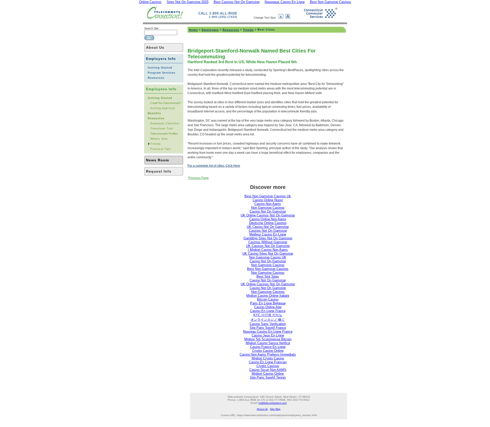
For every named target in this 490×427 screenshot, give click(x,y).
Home (193, 29)
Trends (155, 143)
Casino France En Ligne (268, 347)
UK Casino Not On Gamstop (268, 227)
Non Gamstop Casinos (268, 208)
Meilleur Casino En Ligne (267, 234)
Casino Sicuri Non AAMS (267, 370)
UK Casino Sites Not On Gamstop (267, 253)
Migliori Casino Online (268, 374)
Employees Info (161, 89)
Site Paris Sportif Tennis (268, 377)
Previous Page (198, 178)
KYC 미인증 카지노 (267, 315)
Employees (210, 29)
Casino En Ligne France (268, 311)
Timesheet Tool (161, 128)
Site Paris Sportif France (268, 328)
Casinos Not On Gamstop (268, 230)
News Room (157, 160)
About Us (155, 47)
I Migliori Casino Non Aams (268, 250)
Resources (231, 29)
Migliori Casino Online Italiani (267, 295)
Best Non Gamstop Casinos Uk (267, 196)
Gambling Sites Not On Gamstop (267, 238)
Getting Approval (162, 108)
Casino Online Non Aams (267, 219)
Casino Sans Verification (268, 324)
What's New (159, 138)
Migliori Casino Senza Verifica (268, 343)
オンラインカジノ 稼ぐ (268, 319)
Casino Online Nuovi (268, 200)
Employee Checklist (164, 123)
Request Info (159, 171)
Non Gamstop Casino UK (267, 257)
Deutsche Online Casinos (268, 223)
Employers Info (161, 59)
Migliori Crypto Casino (268, 358)
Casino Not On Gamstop (268, 211)
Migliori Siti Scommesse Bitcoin (267, 339)
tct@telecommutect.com (273, 403)
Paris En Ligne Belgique (268, 303)
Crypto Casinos (267, 366)
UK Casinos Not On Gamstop (268, 246)
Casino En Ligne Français (268, 362)
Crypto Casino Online (268, 351)
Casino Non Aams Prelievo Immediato (268, 354)
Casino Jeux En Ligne (268, 335)
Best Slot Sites (267, 276)
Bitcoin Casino (267, 299)
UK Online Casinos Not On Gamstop (268, 215)
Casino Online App (267, 307)
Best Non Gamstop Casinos (267, 269)
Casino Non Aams (267, 204)
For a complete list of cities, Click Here (214, 165)
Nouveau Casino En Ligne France (267, 331)
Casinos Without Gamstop (267, 242)
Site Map (275, 409)
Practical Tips (160, 148)
